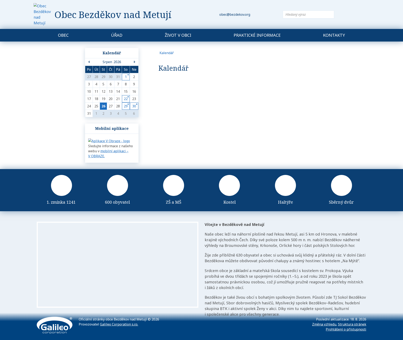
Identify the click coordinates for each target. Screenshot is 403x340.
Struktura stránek (352, 324)
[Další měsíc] (134, 62)
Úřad (116, 35)
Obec (63, 35)
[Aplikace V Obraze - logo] (109, 140)
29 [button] (126, 106)
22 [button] (126, 98)
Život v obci (178, 35)
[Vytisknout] (273, 14)
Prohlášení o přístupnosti (346, 329)
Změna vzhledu (324, 324)
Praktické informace (257, 35)
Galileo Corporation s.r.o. (119, 324)
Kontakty (334, 35)
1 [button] (126, 76)
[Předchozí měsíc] (89, 62)
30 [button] (134, 106)
